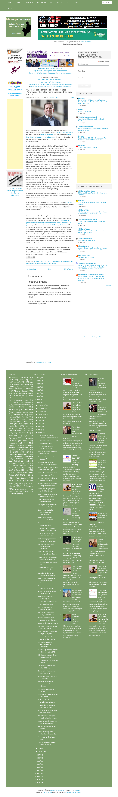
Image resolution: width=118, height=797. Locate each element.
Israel (20, 428)
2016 (31, 380)
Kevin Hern (13, 436)
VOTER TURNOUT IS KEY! (86, 257)
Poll (18, 461)
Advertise (29, 2)
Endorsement (18, 415)
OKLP (27, 452)
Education (14, 409)
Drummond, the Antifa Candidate (50, 82)
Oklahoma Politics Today (86, 191)
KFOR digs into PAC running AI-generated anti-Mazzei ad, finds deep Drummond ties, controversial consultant (72, 544)
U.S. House (52, 263)
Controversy (13, 402)
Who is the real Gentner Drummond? (50, 80)
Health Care (14, 426)
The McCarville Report (85, 126)
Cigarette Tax (16, 395)
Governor (12, 422)
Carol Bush (55, 261)
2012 (11, 380)
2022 (23, 384)
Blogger (77, 790)
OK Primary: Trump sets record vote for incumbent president (103, 438)
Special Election (22, 470)
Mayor (22, 445)
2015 (38, 761)
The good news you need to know (50, 68)
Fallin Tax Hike (22, 417)
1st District (36, 261)
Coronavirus (28, 402)
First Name (82, 71)
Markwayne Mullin (16, 443)
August (40, 417)
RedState (81, 98)
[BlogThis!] (29, 257)
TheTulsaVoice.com (46, 135)
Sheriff (11, 470)
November (41, 408)
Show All (108, 285)
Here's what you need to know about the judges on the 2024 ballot (77, 489)
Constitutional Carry (20, 400)
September (41, 414)
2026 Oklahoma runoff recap (87, 147)
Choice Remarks (83, 246)
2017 (15, 382)
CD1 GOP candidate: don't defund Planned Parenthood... (46, 546)
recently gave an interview (64, 132)
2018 (42, 261)
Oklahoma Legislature (24, 457)
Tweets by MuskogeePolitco (93, 337)
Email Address (83, 64)
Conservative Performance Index (23, 398)
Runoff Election (19, 466)
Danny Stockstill (64, 261)
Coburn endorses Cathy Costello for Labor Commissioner (45, 512)
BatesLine (81, 145)
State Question (22, 478)
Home (10, 2)
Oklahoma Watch (84, 229)
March (40, 433)
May (39, 426)
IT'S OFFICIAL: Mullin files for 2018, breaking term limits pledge (103, 595)
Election (29, 409)
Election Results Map (24, 413)
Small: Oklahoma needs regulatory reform (75, 619)
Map (25, 441)
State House (26, 475)
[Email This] (27, 257)
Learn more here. (85, 42)
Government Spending (18, 419)
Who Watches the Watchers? (87, 240)
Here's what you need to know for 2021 (77, 568)
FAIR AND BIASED (84, 255)
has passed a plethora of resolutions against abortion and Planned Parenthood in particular (48, 223)
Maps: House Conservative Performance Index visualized (46, 581)
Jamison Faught (54, 97)
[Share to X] (32, 257)
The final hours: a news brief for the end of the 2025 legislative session (77, 595)
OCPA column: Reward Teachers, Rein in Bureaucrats (45, 644)
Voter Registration (22, 489)
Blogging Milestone (14, 393)
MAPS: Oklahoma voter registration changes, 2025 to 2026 (77, 383)
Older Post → (68, 269)
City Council (29, 395)
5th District (24, 387)
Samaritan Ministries (15, 468)
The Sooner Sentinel (85, 238)
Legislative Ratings (45, 2)
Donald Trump (16, 407)
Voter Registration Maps (18, 491)
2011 (38, 773)
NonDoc (81, 200)
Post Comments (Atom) (43, 362)
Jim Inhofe (28, 431)
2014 (21, 380)
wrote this (68, 202)
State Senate (15, 480)
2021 (38, 393)
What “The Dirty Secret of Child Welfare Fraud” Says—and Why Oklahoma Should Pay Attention (92, 278)
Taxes (21, 484)
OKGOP (15, 452)
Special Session (15, 472)
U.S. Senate (27, 486)
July (39, 420)
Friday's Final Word (84, 111)
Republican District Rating (26, 463)
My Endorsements (15, 450)
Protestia (81, 136)
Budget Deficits (28, 393)
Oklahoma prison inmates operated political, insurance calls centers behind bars (92, 213)
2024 (38, 384)
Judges (15, 433)
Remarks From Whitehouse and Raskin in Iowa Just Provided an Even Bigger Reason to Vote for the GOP (93, 102)
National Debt (28, 450)
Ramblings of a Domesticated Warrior (90, 274)
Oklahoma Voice (83, 210)
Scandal (27, 468)
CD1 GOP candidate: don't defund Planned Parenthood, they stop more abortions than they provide (49, 92)
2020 (14, 384)
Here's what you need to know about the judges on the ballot (77, 407)
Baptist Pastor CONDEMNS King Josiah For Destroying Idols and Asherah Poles (92, 139)
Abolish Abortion (15, 389)
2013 (38, 767)
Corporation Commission (21, 404)
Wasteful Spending (16, 494)
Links (10, 8)
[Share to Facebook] (34, 257)
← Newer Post (31, 269)
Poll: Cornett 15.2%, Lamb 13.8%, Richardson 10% (102, 464)
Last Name (81, 78)
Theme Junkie (47, 792)
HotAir (80, 109)
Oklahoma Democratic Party (21, 454)
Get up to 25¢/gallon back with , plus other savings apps (50, 73)
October (40, 411)
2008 (38, 782)
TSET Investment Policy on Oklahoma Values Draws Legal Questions (92, 232)
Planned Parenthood (41, 263)
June (39, 423)
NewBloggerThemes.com (73, 792)
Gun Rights (23, 424)
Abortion (48, 261)
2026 (38, 378)
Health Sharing (63, 2)
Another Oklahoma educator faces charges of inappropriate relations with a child (92, 249)
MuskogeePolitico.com (57, 790)
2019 (31, 382)
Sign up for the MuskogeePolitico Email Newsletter (50, 71)
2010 (26, 378)
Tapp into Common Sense (87, 263)
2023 (38, 387)
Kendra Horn (26, 433)
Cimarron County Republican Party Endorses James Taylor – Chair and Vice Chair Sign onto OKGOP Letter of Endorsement (92, 267)
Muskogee (24, 447)
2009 (38, 779)
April (39, 430)
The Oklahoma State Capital (87, 117)
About (18, 2)
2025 (38, 381)
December (41, 405)
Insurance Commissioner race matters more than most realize (50, 86)
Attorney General (21, 391)
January (40, 751)
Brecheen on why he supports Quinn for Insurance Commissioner (50, 84)
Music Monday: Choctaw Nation (48, 623)
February (41, 748)
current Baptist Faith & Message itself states (53, 225)
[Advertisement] (15, 134)
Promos (76, 2)
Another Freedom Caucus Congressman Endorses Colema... (46, 684)
